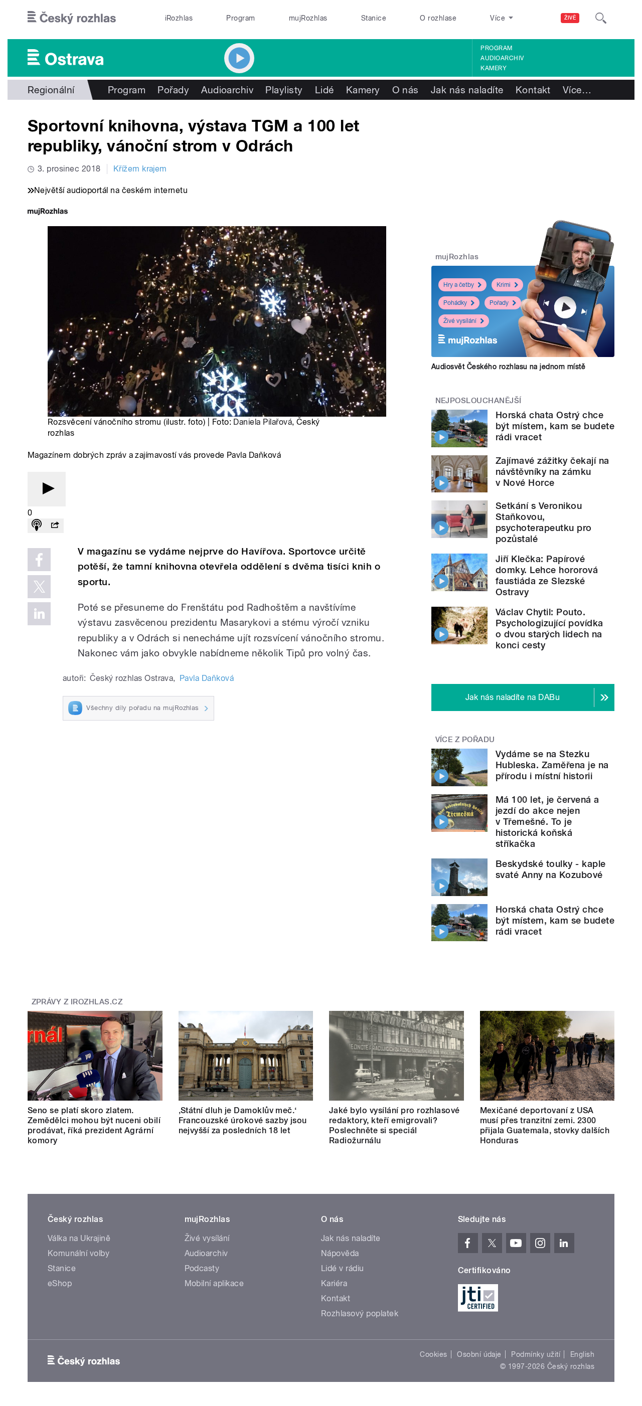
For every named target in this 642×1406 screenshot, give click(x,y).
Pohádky (455, 302)
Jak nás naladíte (467, 89)
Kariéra (334, 1283)
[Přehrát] (47, 489)
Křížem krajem (140, 168)
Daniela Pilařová (262, 422)
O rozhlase (438, 18)
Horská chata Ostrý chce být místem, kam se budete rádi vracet (555, 426)
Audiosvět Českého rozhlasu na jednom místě (508, 367)
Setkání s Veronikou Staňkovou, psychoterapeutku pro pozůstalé (544, 522)
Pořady (173, 89)
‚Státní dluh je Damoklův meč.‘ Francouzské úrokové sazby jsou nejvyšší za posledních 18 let (243, 1120)
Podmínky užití (535, 1354)
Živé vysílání (459, 320)
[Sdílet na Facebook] (39, 559)
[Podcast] (37, 525)
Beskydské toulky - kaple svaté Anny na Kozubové (551, 869)
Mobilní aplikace (214, 1283)
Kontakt (533, 89)
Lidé (324, 89)
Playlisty (283, 89)
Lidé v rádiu (342, 1268)
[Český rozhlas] (72, 18)
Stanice (373, 18)
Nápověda (340, 1253)
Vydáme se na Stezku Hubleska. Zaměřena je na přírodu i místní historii (552, 765)
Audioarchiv (502, 58)
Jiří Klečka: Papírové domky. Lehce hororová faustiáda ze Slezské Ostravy (547, 575)
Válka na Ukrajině (79, 1238)
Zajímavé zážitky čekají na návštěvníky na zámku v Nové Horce (552, 471)
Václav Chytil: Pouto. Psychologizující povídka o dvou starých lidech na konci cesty (549, 628)
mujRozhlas (308, 18)
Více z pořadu (465, 739)
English (582, 1354)
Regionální (51, 89)
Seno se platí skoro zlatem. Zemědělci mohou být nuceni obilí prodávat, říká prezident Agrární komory (94, 1125)
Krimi (504, 284)
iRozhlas (179, 18)
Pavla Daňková (207, 678)
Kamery (493, 68)
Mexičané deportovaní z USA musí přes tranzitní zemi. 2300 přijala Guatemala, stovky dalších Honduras (545, 1125)
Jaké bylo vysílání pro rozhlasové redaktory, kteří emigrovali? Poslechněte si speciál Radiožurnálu (394, 1125)
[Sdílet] (55, 525)
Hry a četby (458, 284)
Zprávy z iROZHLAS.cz (77, 1001)
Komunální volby (78, 1253)
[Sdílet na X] (39, 586)
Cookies (433, 1354)
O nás (405, 89)
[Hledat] (600, 18)
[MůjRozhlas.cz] (48, 212)
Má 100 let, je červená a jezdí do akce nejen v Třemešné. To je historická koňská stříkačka (547, 821)
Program (240, 18)
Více (577, 89)
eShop (60, 1283)
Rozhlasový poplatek (359, 1313)
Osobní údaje (479, 1354)
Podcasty (202, 1268)
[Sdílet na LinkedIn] (39, 613)
